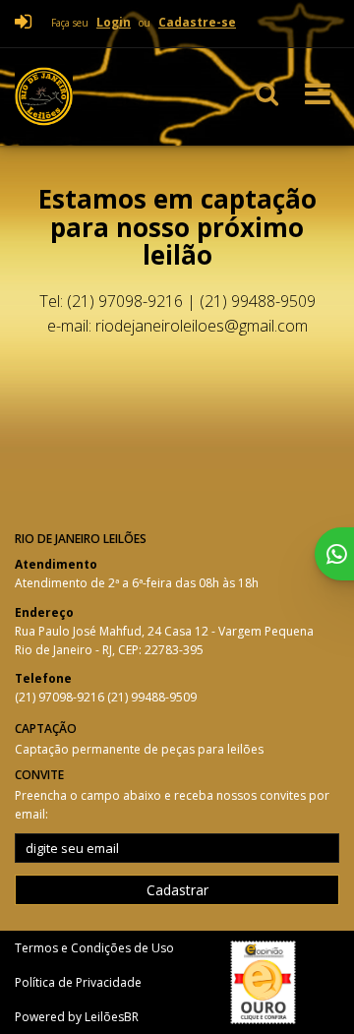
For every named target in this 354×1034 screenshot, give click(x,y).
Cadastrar (177, 890)
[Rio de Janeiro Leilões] (106, 96)
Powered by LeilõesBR (77, 1016)
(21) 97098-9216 (61, 697)
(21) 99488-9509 (152, 697)
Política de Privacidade (78, 982)
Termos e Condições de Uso (94, 948)
